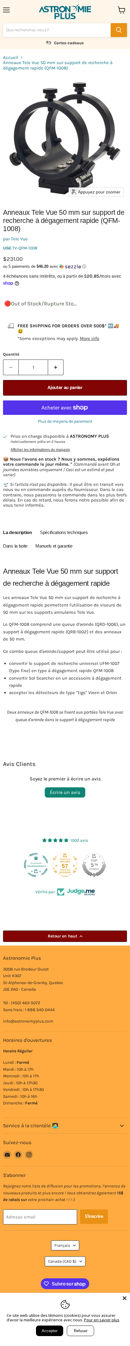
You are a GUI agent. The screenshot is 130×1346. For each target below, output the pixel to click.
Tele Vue (19, 239)
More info (89, 338)
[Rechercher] (119, 30)
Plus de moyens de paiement (65, 421)
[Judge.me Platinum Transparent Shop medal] (36, 865)
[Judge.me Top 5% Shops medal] (94, 865)
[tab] (17, 533)
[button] (65, 266)
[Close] (125, 1298)
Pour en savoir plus (101, 1320)
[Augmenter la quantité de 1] (55, 367)
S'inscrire (94, 1217)
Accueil (10, 57)
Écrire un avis (65, 792)
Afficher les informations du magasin (40, 450)
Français (62, 1245)
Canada (62, 1261)
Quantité (11, 354)
